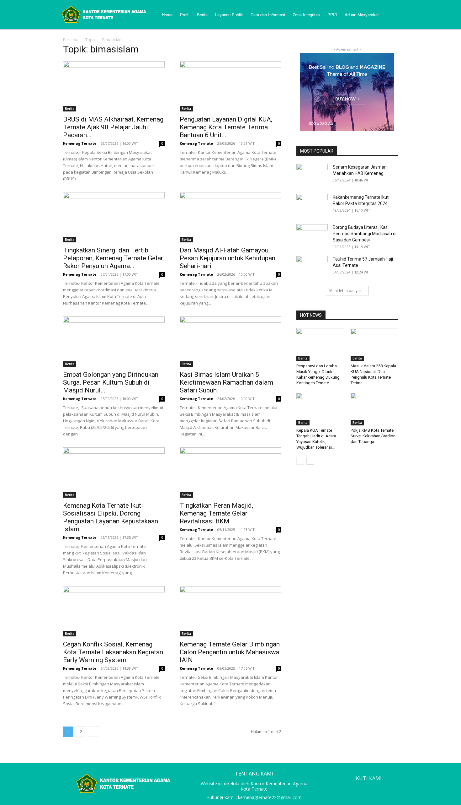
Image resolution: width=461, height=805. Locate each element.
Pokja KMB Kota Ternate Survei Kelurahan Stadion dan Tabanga (373, 436)
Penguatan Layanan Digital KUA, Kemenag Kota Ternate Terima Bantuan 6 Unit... (226, 127)
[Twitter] (369, 789)
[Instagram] (357, 789)
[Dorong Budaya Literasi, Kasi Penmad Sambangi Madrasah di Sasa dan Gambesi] (312, 235)
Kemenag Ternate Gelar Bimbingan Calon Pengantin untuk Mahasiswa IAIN (230, 652)
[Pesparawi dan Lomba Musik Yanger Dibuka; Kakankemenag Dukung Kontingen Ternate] (320, 344)
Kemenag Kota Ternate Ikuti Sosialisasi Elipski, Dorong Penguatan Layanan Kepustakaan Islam (110, 517)
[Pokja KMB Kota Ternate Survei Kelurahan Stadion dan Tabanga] (374, 409)
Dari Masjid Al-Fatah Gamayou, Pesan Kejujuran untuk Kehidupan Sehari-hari (227, 258)
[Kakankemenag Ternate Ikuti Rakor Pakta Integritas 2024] (312, 205)
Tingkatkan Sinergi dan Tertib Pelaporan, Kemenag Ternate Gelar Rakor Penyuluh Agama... (113, 258)
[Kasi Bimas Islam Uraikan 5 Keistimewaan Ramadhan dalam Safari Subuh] (230, 341)
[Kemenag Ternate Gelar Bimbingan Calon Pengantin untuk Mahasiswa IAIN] (230, 611)
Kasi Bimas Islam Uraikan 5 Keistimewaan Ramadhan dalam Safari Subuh (226, 382)
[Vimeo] (381, 789)
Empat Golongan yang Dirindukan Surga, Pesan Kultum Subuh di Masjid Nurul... (110, 382)
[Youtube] (393, 789)
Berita (69, 108)
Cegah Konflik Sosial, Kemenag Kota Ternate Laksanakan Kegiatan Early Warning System (113, 652)
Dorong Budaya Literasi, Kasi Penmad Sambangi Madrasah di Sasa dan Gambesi (364, 233)
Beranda (70, 39)
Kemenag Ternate (79, 143)
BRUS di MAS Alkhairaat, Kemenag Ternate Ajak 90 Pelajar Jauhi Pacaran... (113, 127)
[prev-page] (300, 461)
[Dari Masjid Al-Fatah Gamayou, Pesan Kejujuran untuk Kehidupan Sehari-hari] (230, 217)
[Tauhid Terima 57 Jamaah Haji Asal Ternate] (312, 267)
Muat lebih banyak (345, 290)
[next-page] (94, 732)
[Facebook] (345, 789)
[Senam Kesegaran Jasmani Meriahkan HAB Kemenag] (312, 175)
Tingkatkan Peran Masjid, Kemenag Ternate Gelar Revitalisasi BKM (216, 513)
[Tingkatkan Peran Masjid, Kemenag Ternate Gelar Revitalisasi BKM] (230, 472)
